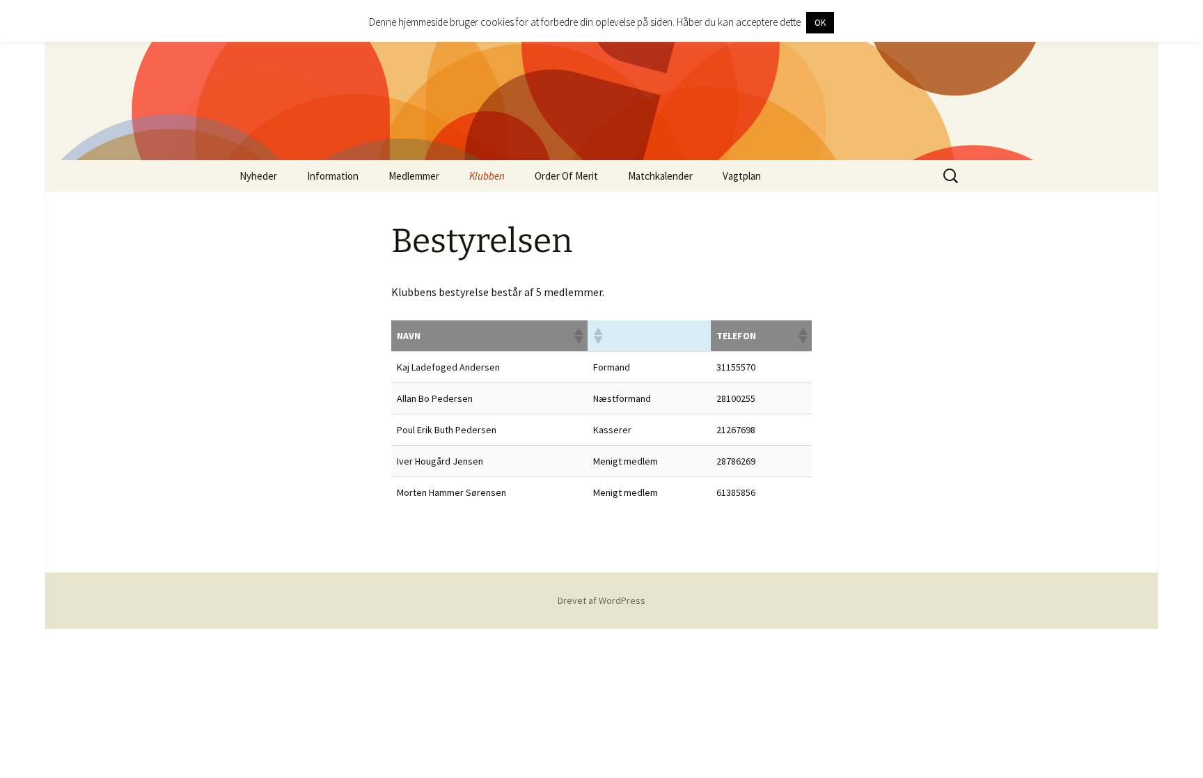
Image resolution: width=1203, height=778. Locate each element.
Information (333, 175)
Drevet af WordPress (601, 600)
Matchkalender (660, 175)
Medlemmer (413, 175)
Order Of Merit (566, 175)
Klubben (487, 175)
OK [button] (820, 23)
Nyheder (258, 175)
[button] (578, 335)
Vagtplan (742, 175)
